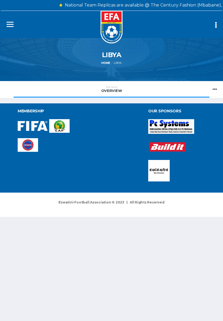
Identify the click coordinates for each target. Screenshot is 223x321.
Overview (111, 89)
